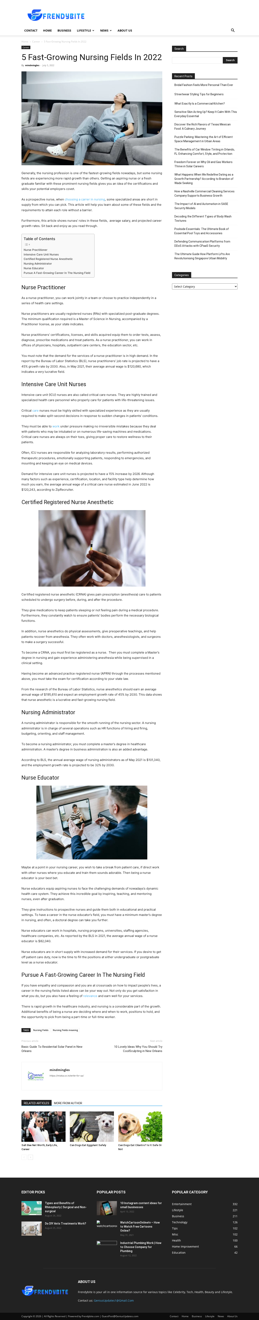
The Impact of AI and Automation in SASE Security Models (201, 206)
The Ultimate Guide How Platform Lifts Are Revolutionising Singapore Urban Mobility (202, 256)
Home (47, 30)
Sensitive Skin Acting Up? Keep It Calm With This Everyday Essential (205, 114)
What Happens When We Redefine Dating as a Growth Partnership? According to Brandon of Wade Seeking (204, 179)
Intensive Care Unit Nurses (41, 254)
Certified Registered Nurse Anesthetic (48, 259)
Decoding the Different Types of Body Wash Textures (202, 218)
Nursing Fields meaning (65, 1030)
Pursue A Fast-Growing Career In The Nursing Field (57, 272)
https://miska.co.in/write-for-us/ (67, 1075)
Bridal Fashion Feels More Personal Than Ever (203, 85)
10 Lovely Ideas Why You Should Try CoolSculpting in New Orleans (138, 1049)
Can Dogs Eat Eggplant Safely (88, 1145)
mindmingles (32, 65)
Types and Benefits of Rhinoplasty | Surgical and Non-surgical (66, 1207)
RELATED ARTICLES (36, 1103)
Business (64, 30)
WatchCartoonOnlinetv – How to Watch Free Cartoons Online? (140, 1226)
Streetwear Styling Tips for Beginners (199, 94)
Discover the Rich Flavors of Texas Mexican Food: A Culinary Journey (202, 126)
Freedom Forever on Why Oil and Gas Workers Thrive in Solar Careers (203, 164)
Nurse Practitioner (36, 249)
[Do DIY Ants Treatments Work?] (31, 1228)
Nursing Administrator (38, 263)
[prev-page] (24, 1157)
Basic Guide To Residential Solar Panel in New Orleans (51, 1049)
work (55, 426)
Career (36, 41)
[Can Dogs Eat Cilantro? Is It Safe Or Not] (140, 1126)
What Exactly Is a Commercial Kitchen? (199, 103)
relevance (90, 996)
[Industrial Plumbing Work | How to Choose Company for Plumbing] (107, 1248)
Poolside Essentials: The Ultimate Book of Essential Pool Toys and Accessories (201, 231)
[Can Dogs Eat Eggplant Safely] (92, 1126)
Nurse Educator (34, 268)
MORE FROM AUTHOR (68, 1103)
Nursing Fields (40, 1030)
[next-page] (30, 1157)
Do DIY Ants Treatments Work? (65, 1223)
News (104, 30)
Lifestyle (84, 30)
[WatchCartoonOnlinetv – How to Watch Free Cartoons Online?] (107, 1227)
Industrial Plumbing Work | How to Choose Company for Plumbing (140, 1247)
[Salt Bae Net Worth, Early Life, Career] (43, 1126)
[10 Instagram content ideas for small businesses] (107, 1208)
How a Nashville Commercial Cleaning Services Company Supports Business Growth (204, 193)
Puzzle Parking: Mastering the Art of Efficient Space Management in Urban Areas (203, 139)
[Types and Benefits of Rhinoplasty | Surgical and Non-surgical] (31, 1208)
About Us (125, 30)
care (35, 410)
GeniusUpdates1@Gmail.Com (114, 1300)
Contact (30, 30)
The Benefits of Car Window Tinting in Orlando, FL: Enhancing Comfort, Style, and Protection (204, 151)
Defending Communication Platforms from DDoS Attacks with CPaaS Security (202, 243)
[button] (233, 31)
